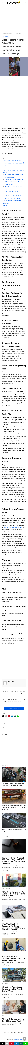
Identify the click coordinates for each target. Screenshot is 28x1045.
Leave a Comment (14, 708)
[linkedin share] (12, 716)
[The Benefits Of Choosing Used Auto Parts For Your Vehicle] (14, 774)
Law (3, 854)
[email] (7, 1043)
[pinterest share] (9, 716)
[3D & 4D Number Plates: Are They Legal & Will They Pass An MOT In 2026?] (14, 796)
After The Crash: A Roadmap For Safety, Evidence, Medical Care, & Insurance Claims (13, 927)
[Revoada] (14, 2)
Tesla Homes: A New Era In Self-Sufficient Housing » (14, 693)
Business (10, 33)
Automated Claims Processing (14, 179)
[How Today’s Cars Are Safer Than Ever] (14, 820)
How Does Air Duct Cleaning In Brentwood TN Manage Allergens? (13, 958)
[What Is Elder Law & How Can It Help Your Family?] (14, 1007)
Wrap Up (6, 203)
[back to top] (24, 1039)
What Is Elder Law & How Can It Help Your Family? (13, 1020)
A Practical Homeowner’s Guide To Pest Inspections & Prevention (13, 894)
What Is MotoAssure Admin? (12, 160)
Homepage (4, 33)
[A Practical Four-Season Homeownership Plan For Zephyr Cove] (14, 975)
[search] (25, 2)
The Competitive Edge (12, 191)
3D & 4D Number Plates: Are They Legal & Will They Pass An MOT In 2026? (14, 808)
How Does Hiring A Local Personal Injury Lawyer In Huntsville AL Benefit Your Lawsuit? (13, 861)
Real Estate (5, 983)
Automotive (18, 33)
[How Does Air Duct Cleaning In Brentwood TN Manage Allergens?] (14, 944)
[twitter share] (3, 716)
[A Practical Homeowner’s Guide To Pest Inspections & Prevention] (14, 880)
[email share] (6, 716)
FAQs (5, 205)
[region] (14, 17)
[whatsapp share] (15, 716)
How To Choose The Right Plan (13, 196)
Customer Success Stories (11, 198)
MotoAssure (5, 730)
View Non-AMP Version (18, 1039)
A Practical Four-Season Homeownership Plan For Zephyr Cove (13, 989)
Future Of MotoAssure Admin (12, 200)
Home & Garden (6, 888)
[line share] (18, 716)
